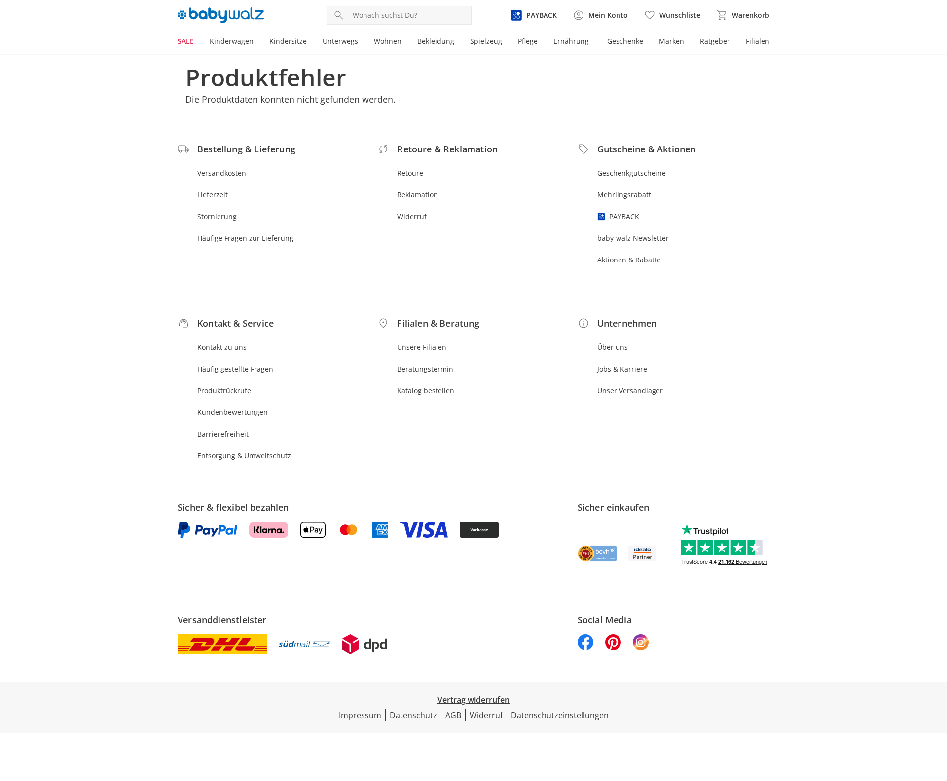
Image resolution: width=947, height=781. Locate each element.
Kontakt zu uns (222, 347)
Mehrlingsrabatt (624, 194)
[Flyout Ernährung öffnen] (593, 42)
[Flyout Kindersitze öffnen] (311, 42)
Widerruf (412, 216)
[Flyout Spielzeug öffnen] (506, 42)
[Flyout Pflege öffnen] (542, 42)
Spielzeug (486, 41)
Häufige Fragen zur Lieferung (245, 238)
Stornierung (217, 216)
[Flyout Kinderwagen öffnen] (257, 42)
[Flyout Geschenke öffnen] (647, 42)
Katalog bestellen (425, 390)
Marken (671, 41)
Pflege (528, 41)
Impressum (360, 715)
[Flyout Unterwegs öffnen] (362, 42)
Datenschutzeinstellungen (560, 715)
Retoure (410, 173)
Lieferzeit (212, 194)
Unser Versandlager (630, 390)
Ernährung (571, 41)
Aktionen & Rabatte (629, 259)
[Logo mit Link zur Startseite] (221, 15)
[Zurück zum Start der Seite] (935, 710)
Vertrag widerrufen (473, 699)
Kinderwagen (232, 41)
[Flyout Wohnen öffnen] (405, 42)
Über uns (612, 347)
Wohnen (387, 41)
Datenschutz (413, 715)
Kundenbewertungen (232, 412)
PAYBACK (624, 216)
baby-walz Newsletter (633, 238)
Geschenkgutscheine (631, 173)
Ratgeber (715, 41)
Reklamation (417, 194)
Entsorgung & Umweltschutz (244, 455)
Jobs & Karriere (622, 368)
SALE (186, 41)
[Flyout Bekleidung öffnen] (458, 42)
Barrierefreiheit (223, 434)
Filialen (757, 41)
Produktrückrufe (224, 390)
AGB (453, 715)
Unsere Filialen (421, 347)
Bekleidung (435, 41)
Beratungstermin (425, 368)
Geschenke (625, 41)
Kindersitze (288, 41)
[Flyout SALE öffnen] (198, 42)
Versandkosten (221, 173)
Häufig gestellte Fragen (235, 368)
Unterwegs (340, 41)
